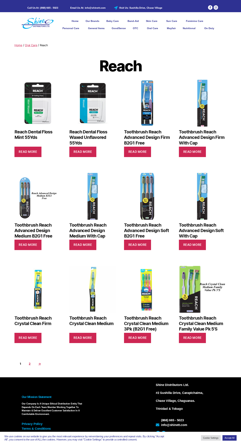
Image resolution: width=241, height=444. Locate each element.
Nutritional (189, 28)
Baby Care (112, 21)
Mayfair (171, 28)
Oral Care (152, 28)
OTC (135, 28)
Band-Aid (133, 21)
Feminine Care (194, 21)
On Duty (209, 28)
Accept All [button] (229, 438)
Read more (28, 152)
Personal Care (70, 28)
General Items (96, 28)
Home (75, 21)
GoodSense (119, 28)
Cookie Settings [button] (211, 438)
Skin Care (151, 21)
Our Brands (92, 21)
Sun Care (171, 21)
